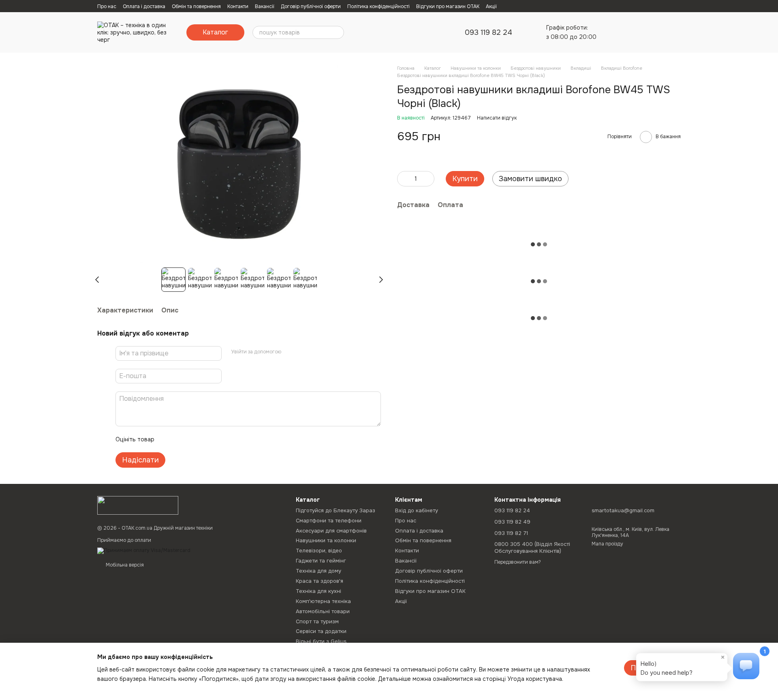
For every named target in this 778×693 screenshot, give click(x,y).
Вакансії (264, 6)
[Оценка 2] (180, 439)
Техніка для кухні (318, 591)
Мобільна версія (124, 565)
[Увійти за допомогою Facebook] (290, 352)
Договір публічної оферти (311, 6)
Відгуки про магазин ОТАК (447, 6)
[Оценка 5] (219, 439)
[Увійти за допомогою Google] (303, 352)
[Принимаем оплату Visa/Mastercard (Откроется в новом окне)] (143, 550)
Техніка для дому (318, 570)
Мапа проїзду (607, 544)
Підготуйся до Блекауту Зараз (335, 510)
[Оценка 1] (167, 439)
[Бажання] (632, 32)
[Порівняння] (611, 32)
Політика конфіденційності (378, 6)
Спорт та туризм (317, 621)
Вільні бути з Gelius (321, 641)
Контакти (237, 6)
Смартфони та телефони (328, 520)
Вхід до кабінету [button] (416, 510)
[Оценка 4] (206, 439)
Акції (491, 6)
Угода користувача (534, 678)
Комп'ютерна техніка (323, 601)
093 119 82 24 (488, 32)
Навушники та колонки (326, 540)
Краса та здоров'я (319, 581)
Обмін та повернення (196, 6)
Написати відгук (497, 118)
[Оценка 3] (193, 439)
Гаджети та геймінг (321, 560)
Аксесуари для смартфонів (331, 530)
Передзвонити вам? (517, 562)
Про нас (106, 6)
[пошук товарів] (337, 32)
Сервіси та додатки (321, 631)
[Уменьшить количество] (403, 178)
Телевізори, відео (319, 550)
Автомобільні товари (323, 611)
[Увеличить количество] (428, 178)
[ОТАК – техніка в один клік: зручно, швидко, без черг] (137, 505)
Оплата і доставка (144, 6)
